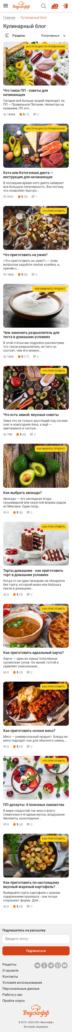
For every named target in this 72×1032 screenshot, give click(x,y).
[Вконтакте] (37, 965)
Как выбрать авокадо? (22, 493)
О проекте (10, 970)
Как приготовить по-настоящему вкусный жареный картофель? (31, 884)
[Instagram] (58, 965)
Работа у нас (12, 995)
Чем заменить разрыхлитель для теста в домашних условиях (31, 334)
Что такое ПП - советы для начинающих (25, 92)
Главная (9, 18)
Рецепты (9, 964)
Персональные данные (20, 989)
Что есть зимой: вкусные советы (31, 415)
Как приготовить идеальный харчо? (33, 652)
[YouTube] (65, 965)
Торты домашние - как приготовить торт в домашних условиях (33, 572)
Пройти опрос (13, 1001)
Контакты (10, 976)
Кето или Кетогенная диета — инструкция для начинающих (28, 175)
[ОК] (44, 965)
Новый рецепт (55, 4)
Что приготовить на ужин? (25, 255)
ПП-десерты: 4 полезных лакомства (33, 805)
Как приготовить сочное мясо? (29, 730)
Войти (66, 4)
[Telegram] (51, 965)
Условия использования (22, 983)
